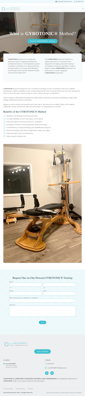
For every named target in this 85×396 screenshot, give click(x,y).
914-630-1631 (50, 363)
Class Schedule (42, 351)
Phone (11, 291)
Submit (42, 322)
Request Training (42, 41)
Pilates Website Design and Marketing (71, 392)
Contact (30, 389)
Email (45, 291)
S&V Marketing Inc (55, 392)
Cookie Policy (20, 389)
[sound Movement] (11, 8)
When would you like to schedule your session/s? (24, 298)
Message (12, 305)
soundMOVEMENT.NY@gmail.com (57, 368)
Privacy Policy (8, 389)
